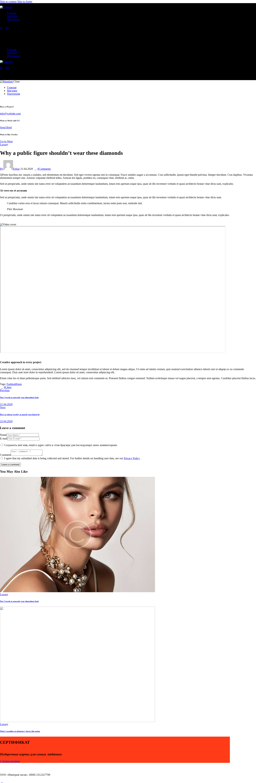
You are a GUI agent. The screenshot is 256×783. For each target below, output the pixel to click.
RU (7, 28)
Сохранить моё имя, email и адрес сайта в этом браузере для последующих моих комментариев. (61, 445)
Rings (18, 384)
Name (3, 434)
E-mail (3, 438)
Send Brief (6, 127)
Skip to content (8, 1)
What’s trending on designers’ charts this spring (20, 731)
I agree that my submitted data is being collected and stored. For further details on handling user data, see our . (72, 458)
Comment (5, 454)
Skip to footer (24, 1)
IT (1, 28)
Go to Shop (6, 141)
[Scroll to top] (2, 781)
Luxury (4, 144)
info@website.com (10, 113)
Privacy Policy (132, 458)
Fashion (11, 384)
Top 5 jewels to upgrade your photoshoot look (19, 601)
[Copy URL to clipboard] (25, 387)
